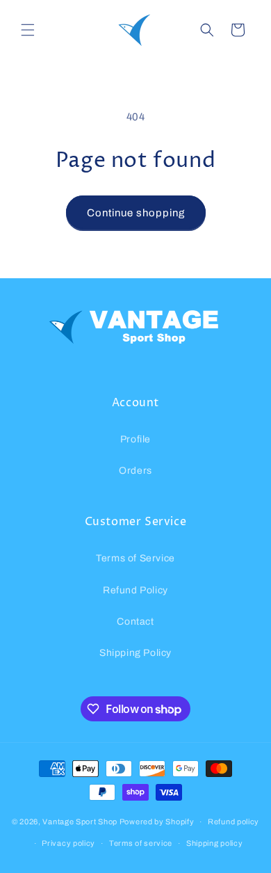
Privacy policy (68, 843)
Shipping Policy (135, 653)
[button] (28, 30)
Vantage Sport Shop (79, 821)
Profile (135, 439)
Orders (135, 470)
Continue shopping (136, 212)
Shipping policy (214, 843)
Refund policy (233, 821)
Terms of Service (135, 558)
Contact (135, 621)
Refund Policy (135, 590)
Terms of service (140, 843)
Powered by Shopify (157, 821)
